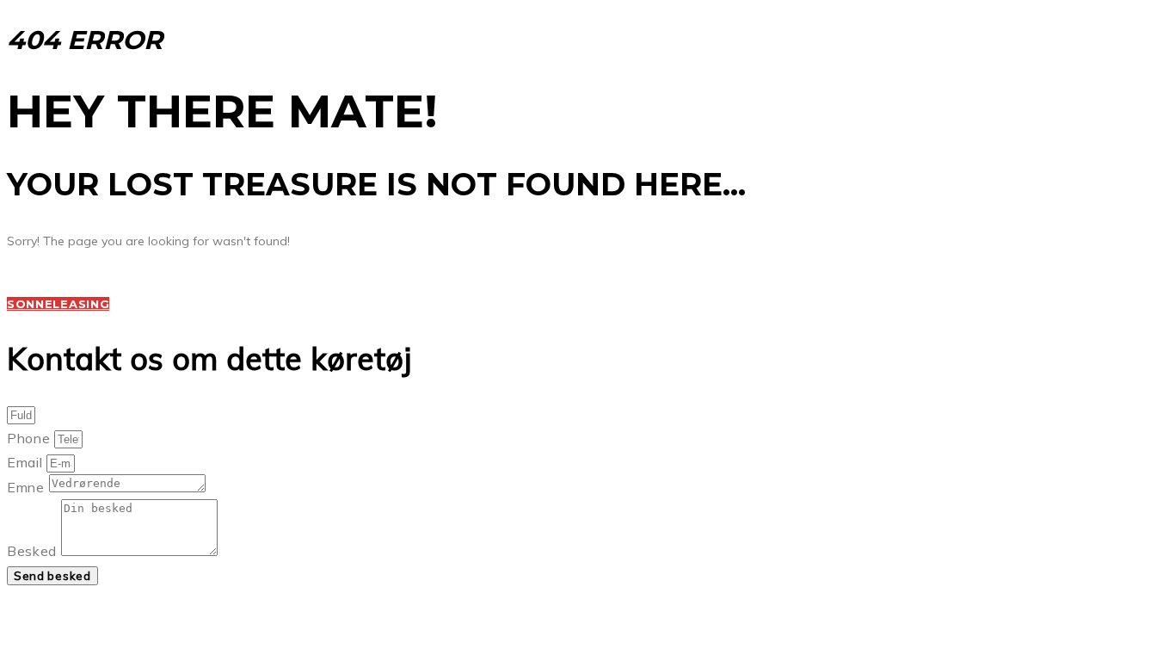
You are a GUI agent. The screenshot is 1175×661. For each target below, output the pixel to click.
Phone (30, 438)
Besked (34, 550)
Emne (28, 487)
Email (26, 462)
